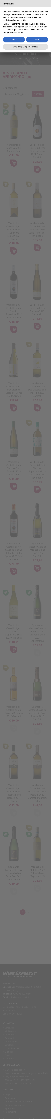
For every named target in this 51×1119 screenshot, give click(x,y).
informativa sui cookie (16, 20)
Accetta (37, 39)
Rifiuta (14, 39)
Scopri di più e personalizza (25, 47)
